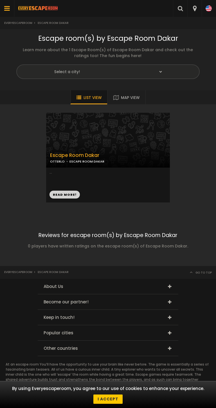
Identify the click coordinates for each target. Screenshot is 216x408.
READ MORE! (64, 194)
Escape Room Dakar (74, 155)
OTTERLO (57, 161)
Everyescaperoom (18, 23)
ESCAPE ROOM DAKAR (86, 161)
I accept (108, 399)
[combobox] (194, 8)
